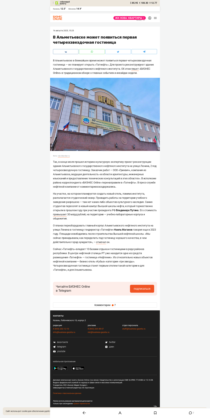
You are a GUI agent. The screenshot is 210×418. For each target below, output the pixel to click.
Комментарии (105, 305)
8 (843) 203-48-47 (96, 329)
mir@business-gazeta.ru (98, 332)
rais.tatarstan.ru (64, 156)
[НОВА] (129, 18)
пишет (135, 68)
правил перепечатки (81, 404)
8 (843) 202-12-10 (61, 329)
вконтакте (62, 342)
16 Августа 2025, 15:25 (63, 30)
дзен (111, 346)
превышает (60, 214)
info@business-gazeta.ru (64, 332)
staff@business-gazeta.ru (133, 329)
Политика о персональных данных (67, 393)
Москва (72, 9)
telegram (61, 346)
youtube (61, 351)
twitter (112, 342)
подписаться (142, 288)
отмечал (101, 242)
